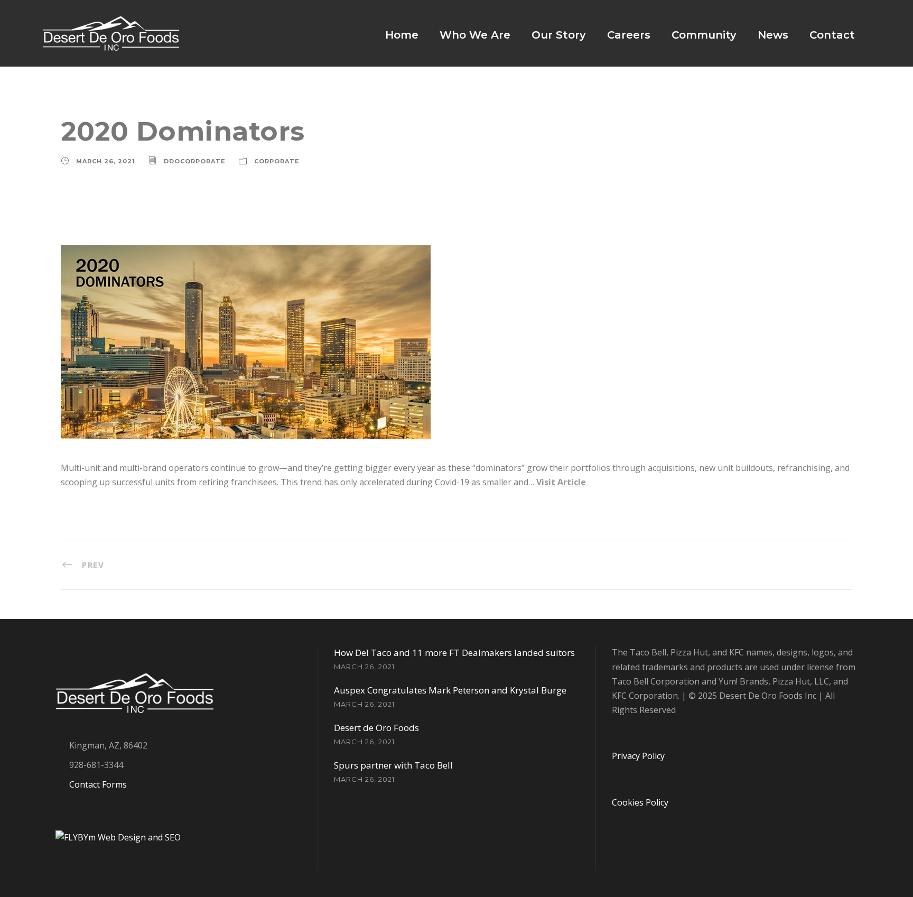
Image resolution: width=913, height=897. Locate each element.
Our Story (559, 35)
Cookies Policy (640, 802)
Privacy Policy (638, 756)
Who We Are (475, 35)
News (773, 35)
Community (704, 35)
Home (401, 35)
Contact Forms (98, 784)
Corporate (277, 161)
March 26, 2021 (105, 161)
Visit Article (561, 482)
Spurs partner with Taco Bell (393, 765)
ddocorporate (195, 161)
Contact (832, 35)
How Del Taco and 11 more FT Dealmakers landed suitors (454, 652)
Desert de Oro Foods (376, 728)
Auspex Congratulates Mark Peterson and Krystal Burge (450, 690)
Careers (628, 35)
